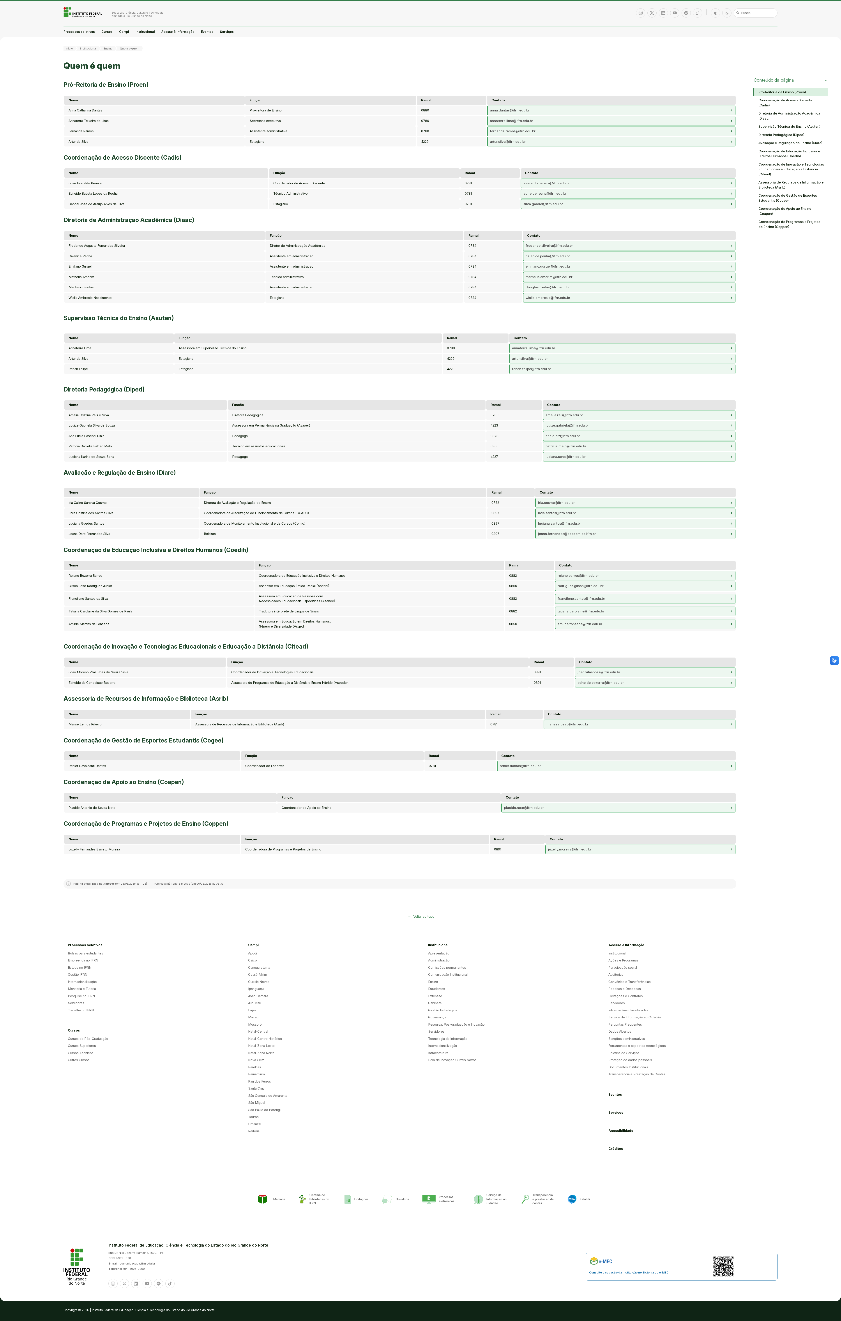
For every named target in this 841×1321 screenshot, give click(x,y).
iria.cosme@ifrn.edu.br (556, 503)
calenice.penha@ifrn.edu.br (548, 256)
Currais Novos (258, 982)
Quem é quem (129, 48)
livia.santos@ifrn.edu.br (557, 513)
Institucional (145, 32)
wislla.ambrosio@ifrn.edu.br (548, 298)
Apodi (252, 953)
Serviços (227, 32)
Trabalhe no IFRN (81, 1010)
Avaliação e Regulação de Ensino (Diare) (790, 143)
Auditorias (615, 974)
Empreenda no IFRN (83, 960)
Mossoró (255, 1024)
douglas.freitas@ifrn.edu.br (548, 287)
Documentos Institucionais (628, 1067)
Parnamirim (256, 1074)
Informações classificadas (628, 1010)
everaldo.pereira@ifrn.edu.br (546, 183)
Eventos (207, 32)
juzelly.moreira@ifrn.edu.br (570, 849)
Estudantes (436, 989)
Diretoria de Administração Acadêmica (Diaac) (789, 115)
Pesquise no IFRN (81, 996)
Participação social (622, 967)
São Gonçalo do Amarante (268, 1095)
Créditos (615, 1148)
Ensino (108, 48)
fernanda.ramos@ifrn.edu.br (512, 131)
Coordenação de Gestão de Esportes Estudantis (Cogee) (787, 198)
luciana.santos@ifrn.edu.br (559, 523)
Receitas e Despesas (624, 989)
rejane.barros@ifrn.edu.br (578, 575)
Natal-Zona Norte (261, 1053)
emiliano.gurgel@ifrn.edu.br (548, 266)
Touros (253, 1117)
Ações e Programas (623, 960)
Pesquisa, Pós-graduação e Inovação (456, 1024)
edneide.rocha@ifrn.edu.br (545, 193)
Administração (439, 960)
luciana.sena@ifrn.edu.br (566, 457)
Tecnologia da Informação (448, 1039)
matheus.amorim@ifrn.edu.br (549, 277)
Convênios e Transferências (629, 982)
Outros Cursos (79, 1060)
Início (69, 48)
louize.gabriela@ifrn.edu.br (567, 425)
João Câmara (258, 996)
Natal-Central (258, 1031)
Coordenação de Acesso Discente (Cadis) (785, 102)
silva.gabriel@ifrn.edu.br (543, 204)
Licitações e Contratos (625, 996)
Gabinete (435, 1003)
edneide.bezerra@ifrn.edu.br (601, 683)
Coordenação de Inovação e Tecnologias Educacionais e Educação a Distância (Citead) (791, 169)
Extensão (435, 996)
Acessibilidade (620, 1131)
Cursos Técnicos (81, 1053)
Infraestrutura (438, 1053)
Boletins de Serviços (624, 1053)
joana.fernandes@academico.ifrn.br (567, 534)
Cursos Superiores (82, 1046)
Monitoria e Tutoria (82, 989)
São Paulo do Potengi (264, 1110)
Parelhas (254, 1067)
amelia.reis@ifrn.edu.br (564, 415)
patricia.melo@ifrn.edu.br (566, 446)
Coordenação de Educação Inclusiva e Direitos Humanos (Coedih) (789, 153)
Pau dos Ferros (259, 1081)
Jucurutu (254, 1003)
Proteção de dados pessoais (630, 1060)
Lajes (252, 1010)
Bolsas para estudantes (85, 953)
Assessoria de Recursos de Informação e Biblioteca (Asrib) (790, 184)
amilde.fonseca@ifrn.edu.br (580, 624)
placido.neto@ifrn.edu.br (524, 808)
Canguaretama (259, 967)
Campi (124, 32)
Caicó (252, 960)
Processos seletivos (79, 32)
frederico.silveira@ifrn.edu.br (549, 245)
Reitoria (254, 1131)
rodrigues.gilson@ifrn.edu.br (581, 586)
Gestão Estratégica (442, 1010)
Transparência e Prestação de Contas (636, 1074)
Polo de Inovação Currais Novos (452, 1060)
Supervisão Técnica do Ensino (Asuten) (789, 126)
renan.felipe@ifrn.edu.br (531, 369)
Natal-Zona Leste (261, 1046)
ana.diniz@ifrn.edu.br (563, 436)
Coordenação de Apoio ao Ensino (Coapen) (784, 211)
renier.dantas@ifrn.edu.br (520, 766)
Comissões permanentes (447, 967)
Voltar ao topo (423, 916)
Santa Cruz (256, 1088)
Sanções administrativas (626, 1039)
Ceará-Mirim (257, 974)
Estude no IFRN (79, 967)
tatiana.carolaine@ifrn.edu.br (581, 611)
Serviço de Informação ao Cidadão (634, 1017)
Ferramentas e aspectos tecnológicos (637, 1046)
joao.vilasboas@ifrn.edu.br (599, 672)
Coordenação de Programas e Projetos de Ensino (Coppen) (789, 224)
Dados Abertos (619, 1031)
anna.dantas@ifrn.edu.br (510, 110)
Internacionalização (82, 982)
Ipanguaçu (256, 989)
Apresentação (438, 953)
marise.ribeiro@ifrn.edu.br (567, 724)
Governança (437, 1017)
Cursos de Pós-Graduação (88, 1039)
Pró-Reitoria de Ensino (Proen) (782, 92)
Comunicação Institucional (448, 974)
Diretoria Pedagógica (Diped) (781, 135)
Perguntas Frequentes (625, 1024)
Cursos (107, 32)
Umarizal (254, 1124)
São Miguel (256, 1103)
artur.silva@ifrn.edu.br (508, 141)
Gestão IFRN (77, 974)
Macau (253, 1017)
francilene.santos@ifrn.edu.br (581, 598)
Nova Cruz (256, 1060)
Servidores (76, 1003)
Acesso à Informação (177, 32)
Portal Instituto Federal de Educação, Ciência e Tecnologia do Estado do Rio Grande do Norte (83, 12)
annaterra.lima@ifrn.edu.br (511, 121)
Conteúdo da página (774, 80)
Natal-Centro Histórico (265, 1039)
